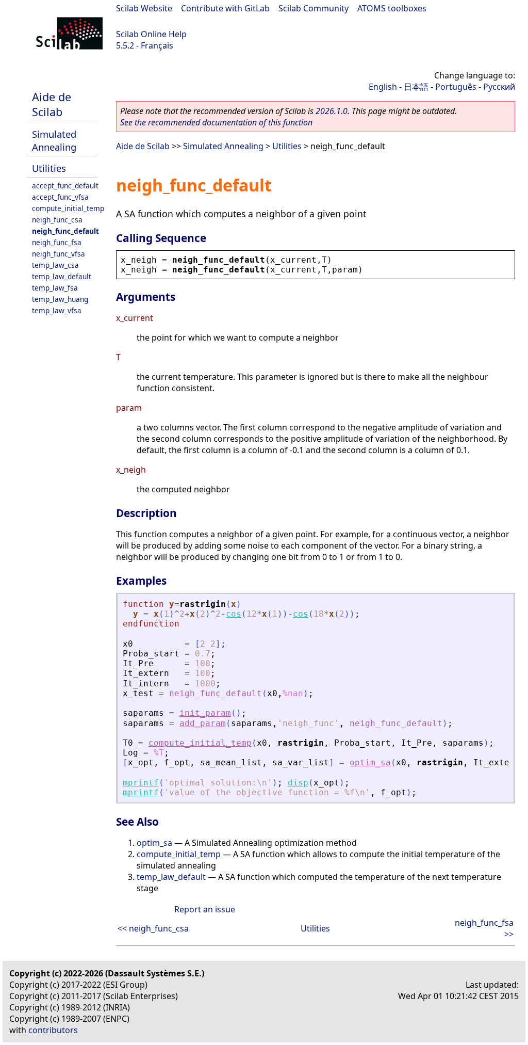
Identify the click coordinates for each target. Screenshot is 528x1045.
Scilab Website (144, 8)
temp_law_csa (55, 265)
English (383, 86)
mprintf (141, 782)
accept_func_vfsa (60, 197)
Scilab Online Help (151, 34)
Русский (499, 86)
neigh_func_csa (57, 219)
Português (455, 86)
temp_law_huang (60, 299)
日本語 (416, 86)
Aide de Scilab (51, 104)
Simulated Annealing (54, 140)
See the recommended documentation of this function (216, 122)
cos (233, 614)
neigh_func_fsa (56, 242)
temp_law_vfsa (56, 310)
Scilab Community (313, 8)
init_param (205, 713)
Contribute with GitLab (225, 8)
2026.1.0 (332, 111)
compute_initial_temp (68, 208)
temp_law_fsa (55, 288)
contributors (53, 1030)
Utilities (49, 168)
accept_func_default (65, 185)
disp (298, 782)
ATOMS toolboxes (391, 8)
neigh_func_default (65, 231)
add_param (202, 723)
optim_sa (370, 762)
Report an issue (204, 909)
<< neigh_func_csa (153, 928)
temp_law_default (61, 276)
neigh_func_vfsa (58, 254)
